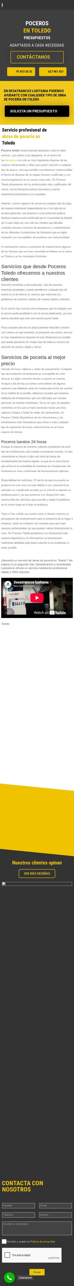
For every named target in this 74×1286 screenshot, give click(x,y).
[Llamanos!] (9, 1277)
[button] (69, 5)
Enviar (37, 1272)
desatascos (12, 160)
